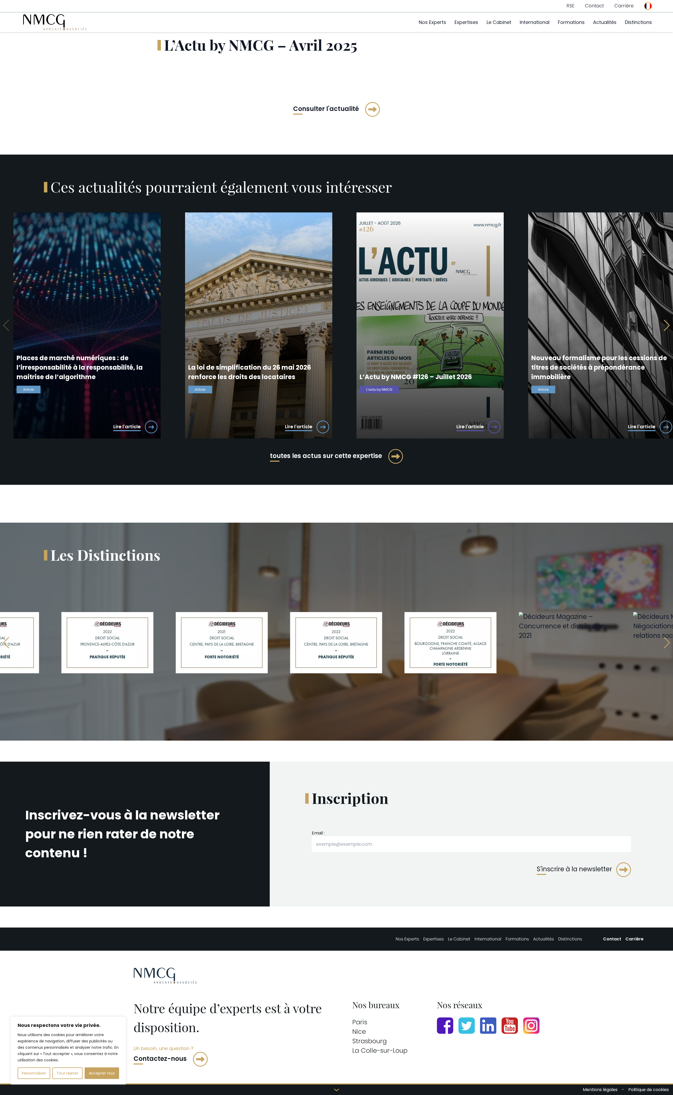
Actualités (604, 22)
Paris (359, 1022)
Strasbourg (369, 1041)
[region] (68, 1050)
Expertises (466, 22)
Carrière (624, 5)
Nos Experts (432, 22)
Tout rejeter (67, 1073)
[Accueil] (54, 22)
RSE (570, 5)
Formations (571, 22)
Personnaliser (34, 1073)
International (534, 22)
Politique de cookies (648, 1090)
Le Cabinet (499, 22)
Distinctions (638, 22)
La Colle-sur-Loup (379, 1050)
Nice (359, 1031)
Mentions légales (600, 1090)
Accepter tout (102, 1073)
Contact (594, 5)
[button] (666, 325)
